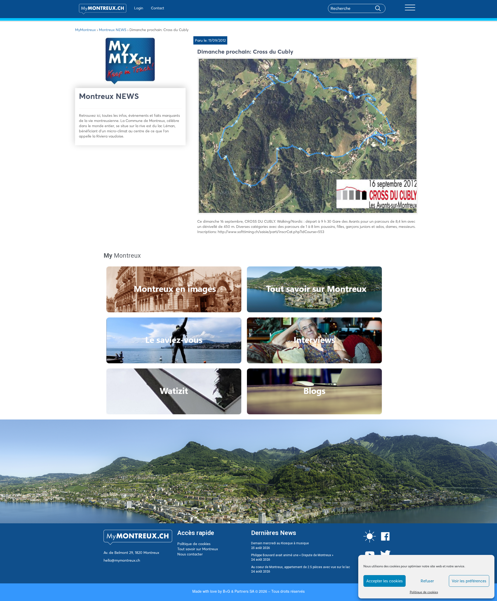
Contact (157, 8)
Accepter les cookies (384, 580)
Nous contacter (190, 554)
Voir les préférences (469, 580)
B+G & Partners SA (238, 591)
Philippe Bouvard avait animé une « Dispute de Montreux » (292, 555)
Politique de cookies (424, 592)
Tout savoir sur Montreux (197, 549)
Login (138, 8)
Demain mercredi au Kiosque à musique (280, 543)
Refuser (427, 580)
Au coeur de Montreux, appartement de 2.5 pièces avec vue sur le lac (300, 567)
